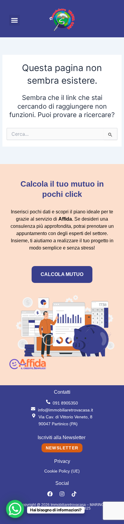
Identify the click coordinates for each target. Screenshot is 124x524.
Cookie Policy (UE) (62, 471)
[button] (14, 20)
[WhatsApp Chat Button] (15, 509)
